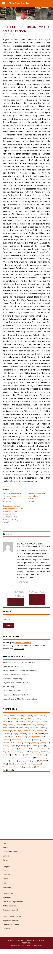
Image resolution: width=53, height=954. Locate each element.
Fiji (20, 721)
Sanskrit (6, 755)
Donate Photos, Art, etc (12, 916)
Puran (25, 752)
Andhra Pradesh (16, 716)
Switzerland (17, 758)
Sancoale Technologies (32, 945)
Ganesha (27, 721)
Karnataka (40, 731)
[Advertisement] (26, 802)
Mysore (13, 746)
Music (5, 883)
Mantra (36, 740)
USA (4, 764)
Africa (5, 716)
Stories (9, 534)
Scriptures (7, 887)
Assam (27, 716)
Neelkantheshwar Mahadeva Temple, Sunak (20, 699)
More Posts (23, 582)
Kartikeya (6, 734)
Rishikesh (44, 752)
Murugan (44, 743)
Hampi (11, 725)
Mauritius (6, 743)
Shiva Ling (30, 755)
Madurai (6, 740)
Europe (13, 721)
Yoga (10, 770)
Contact (6, 856)
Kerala (22, 734)
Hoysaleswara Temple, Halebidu (16, 682)
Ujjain (35, 761)
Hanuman (20, 725)
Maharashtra (16, 740)
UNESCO (43, 761)
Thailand (14, 761)
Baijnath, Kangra (9, 686)
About (5, 847)
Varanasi (37, 764)
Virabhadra (7, 767)
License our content (11, 924)
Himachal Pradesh (9, 728)
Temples (6, 866)
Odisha (5, 749)
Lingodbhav (21, 737)
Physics (44, 749)
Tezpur (5, 761)
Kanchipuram (29, 731)
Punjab (17, 752)
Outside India (23, 749)
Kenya (15, 734)
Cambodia (13, 718)
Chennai (30, 718)
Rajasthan (34, 752)
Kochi (40, 734)
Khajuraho (31, 734)
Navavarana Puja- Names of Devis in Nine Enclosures (17, 602)
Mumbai (35, 743)
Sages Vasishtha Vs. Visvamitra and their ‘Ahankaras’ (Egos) (37, 599)
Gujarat (42, 721)
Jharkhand (6, 731)
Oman (13, 749)
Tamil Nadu (29, 758)
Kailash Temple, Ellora (12, 691)
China (38, 718)
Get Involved (19, 648)
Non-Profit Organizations (13, 902)
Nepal (42, 746)
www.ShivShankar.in (23, 642)
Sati (13, 755)
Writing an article (9, 906)
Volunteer (7, 897)
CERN (22, 718)
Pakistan (36, 749)
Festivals (6, 874)
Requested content (10, 910)
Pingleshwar (7, 752)
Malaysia (27, 740)
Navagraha (33, 746)
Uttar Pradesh (26, 764)
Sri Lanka (41, 755)
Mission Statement (10, 852)
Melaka (26, 743)
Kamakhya (17, 731)
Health (5, 879)
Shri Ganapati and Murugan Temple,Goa (19, 662)
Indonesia (23, 728)
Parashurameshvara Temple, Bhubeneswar (20, 670)
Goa (35, 721)
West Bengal (29, 767)
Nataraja (22, 746)
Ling (13, 737)
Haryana (40, 725)
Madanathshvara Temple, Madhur (16, 674)
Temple (40, 758)
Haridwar (30, 725)
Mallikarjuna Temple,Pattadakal (15, 695)
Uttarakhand (13, 764)
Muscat (5, 746)
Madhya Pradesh (35, 737)
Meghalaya (16, 743)
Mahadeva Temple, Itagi (12, 678)
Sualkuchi (6, 758)
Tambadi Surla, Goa (11, 666)
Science (20, 755)
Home (5, 843)
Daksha (5, 721)
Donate (6, 860)
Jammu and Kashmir (37, 728)
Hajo (4, 725)
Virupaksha (18, 767)
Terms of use (8, 929)
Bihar (5, 718)
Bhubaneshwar (39, 716)
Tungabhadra (25, 761)
